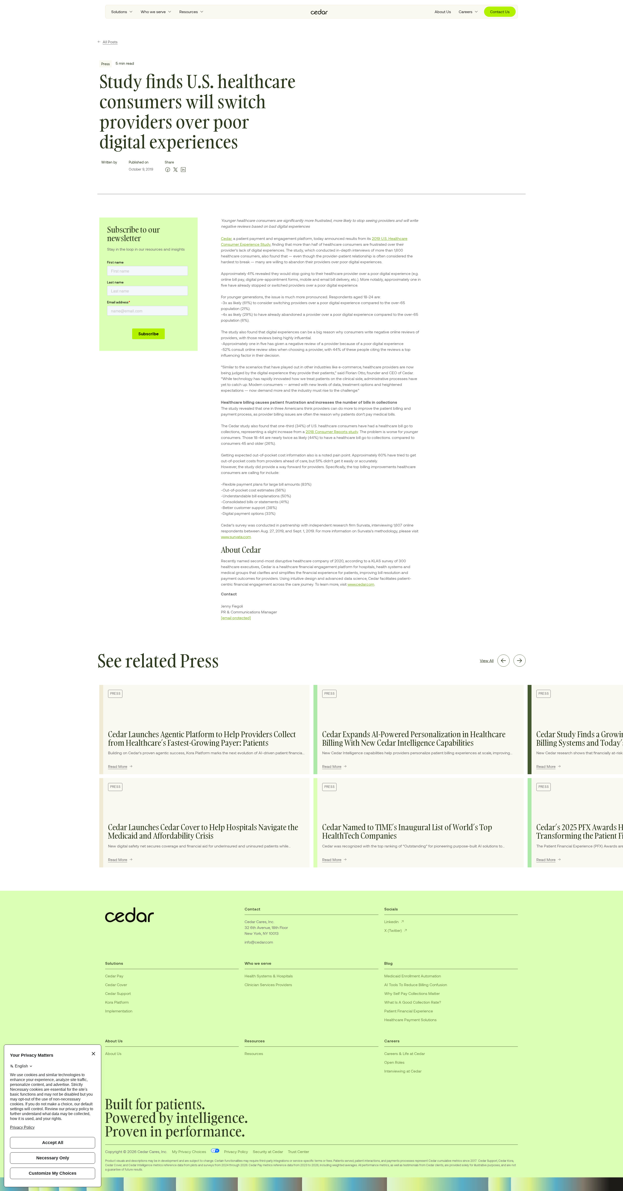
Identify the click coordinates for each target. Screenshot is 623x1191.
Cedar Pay (114, 975)
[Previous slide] (503, 661)
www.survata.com (236, 536)
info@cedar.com (259, 942)
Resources (254, 1053)
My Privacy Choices (189, 1151)
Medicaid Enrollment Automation (412, 975)
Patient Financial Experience (408, 1011)
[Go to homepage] (319, 12)
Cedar (226, 238)
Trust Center (298, 1151)
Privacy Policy (236, 1151)
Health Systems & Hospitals (269, 975)
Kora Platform (117, 1002)
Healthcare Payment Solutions (410, 1019)
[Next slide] (519, 661)
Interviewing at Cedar (402, 1071)
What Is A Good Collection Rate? (412, 1002)
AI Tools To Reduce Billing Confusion (415, 984)
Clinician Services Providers (268, 984)
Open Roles (394, 1062)
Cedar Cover (116, 984)
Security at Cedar (268, 1151)
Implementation (118, 1011)
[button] (122, 12)
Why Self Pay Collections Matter (412, 993)
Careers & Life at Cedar (404, 1053)
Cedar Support (118, 993)
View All (487, 660)
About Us (443, 11)
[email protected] (236, 617)
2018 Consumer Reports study (332, 431)
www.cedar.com (361, 584)
